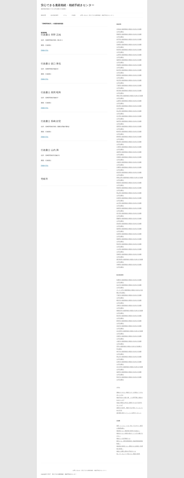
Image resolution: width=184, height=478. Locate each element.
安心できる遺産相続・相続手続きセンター (67, 5)
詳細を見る (44, 50)
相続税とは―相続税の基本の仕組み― (128, 431)
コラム (65, 15)
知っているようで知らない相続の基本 (128, 454)
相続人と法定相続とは (123, 438)
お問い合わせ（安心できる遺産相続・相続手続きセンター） (97, 15)
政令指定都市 (54, 15)
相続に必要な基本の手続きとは (126, 451)
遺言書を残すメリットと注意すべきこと (128, 413)
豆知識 (73, 15)
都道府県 (43, 15)
